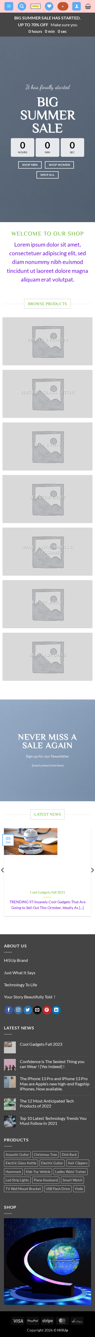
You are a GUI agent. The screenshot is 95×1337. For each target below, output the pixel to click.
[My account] (76, 6)
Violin (79, 1189)
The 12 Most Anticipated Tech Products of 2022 (47, 1103)
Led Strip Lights (17, 1180)
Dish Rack (69, 1154)
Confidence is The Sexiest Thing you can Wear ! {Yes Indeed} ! (52, 1064)
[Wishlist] (49, 6)
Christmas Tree (45, 1154)
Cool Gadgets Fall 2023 (47, 892)
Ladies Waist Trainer (70, 1172)
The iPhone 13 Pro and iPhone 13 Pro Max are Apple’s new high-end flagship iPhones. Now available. (54, 1083)
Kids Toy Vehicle (38, 1172)
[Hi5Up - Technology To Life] (36, 6)
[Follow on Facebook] (8, 1010)
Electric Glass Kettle (21, 1163)
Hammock (13, 1172)
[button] (8, 6)
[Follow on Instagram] (18, 1010)
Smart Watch (72, 1180)
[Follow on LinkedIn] (56, 1010)
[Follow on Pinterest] (46, 1010)
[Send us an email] (37, 1010)
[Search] (22, 6)
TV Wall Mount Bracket (23, 1189)
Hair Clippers (78, 1163)
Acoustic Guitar (17, 1154)
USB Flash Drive (58, 1189)
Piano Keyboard (46, 1180)
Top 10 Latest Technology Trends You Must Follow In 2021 (53, 1121)
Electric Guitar (52, 1163)
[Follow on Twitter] (27, 1010)
